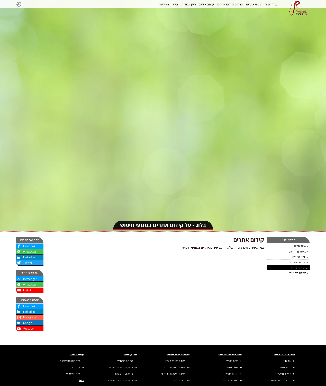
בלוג (230, 247)
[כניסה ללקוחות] (18, 5)
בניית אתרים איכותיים (251, 247)
